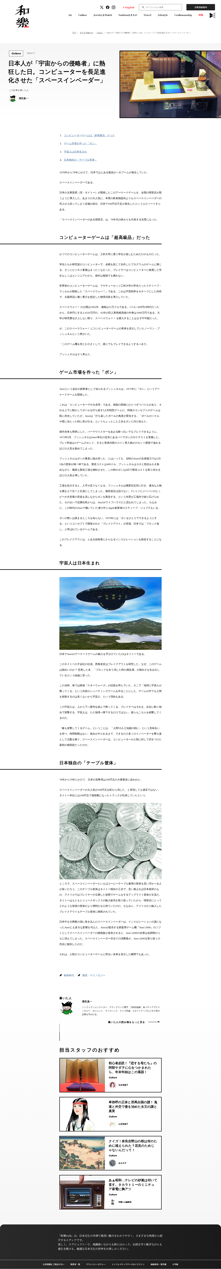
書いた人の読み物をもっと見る (126, 1022)
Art (70, 15)
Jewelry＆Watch (103, 15)
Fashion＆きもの (128, 15)
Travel (147, 15)
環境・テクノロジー (93, 975)
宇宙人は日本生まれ (75, 151)
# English (128, 7)
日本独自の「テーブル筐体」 (80, 159)
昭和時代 (69, 975)
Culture (82, 15)
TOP (74, 32)
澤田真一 (87, 1001)
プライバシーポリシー (96, 1264)
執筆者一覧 (75, 1264)
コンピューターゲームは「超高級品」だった (89, 135)
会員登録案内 (200, 7)
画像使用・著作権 (158, 1264)
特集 (201, 15)
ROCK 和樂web (86, 32)
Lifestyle (163, 15)
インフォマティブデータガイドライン (128, 1264)
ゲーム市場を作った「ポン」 (80, 143)
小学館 (175, 1264)
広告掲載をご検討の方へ (53, 1264)
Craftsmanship (183, 15)
